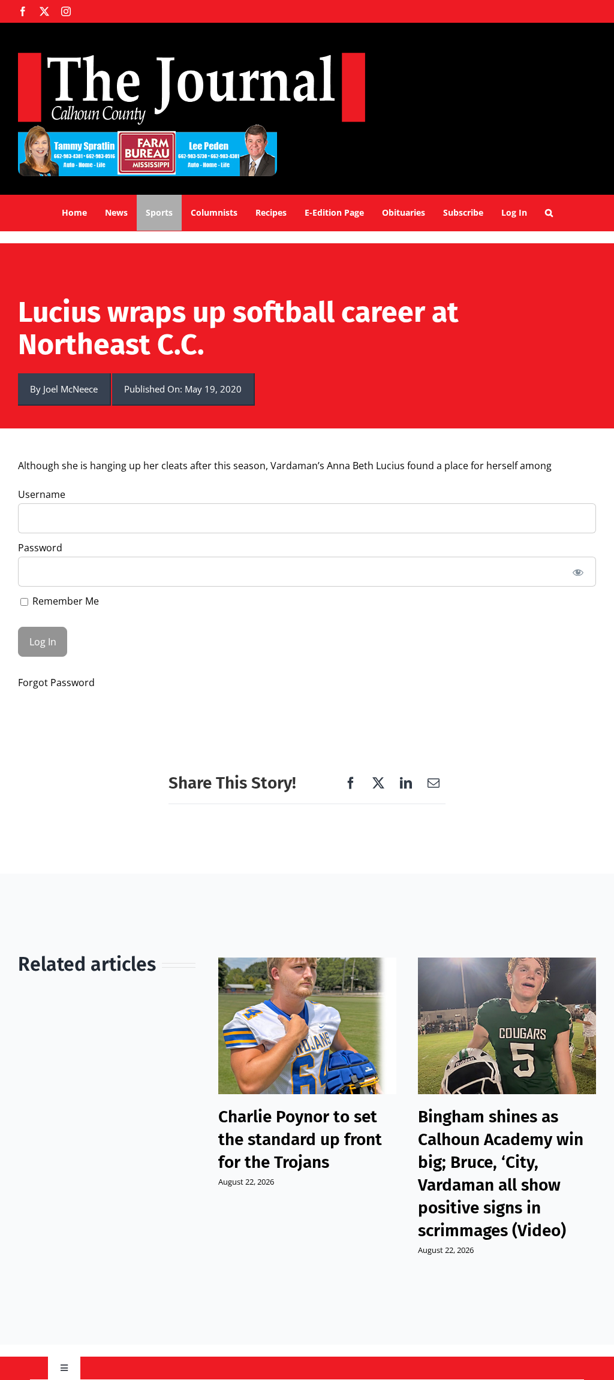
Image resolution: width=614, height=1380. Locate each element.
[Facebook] (351, 783)
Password (40, 547)
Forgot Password (56, 682)
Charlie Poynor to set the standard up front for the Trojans (300, 1139)
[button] (549, 213)
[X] (378, 783)
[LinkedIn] (406, 783)
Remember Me (64, 601)
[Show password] (578, 572)
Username (41, 494)
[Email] (434, 783)
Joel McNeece (70, 389)
